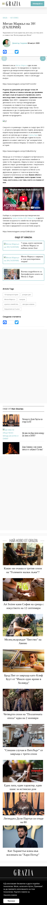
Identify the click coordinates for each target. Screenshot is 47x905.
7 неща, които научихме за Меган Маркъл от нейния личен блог (31, 245)
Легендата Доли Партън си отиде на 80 (32, 420)
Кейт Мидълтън (29, 218)
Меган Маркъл (21, 65)
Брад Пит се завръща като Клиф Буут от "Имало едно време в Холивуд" (23, 679)
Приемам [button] (11, 901)
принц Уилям (17, 218)
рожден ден (26, 295)
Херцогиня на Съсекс (12, 309)
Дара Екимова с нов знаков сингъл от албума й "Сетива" (32, 448)
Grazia (5, 17)
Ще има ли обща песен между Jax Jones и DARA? (33, 434)
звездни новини (28, 304)
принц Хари (33, 135)
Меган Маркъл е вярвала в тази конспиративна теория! (32, 259)
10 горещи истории (11, 295)
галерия (22, 299)
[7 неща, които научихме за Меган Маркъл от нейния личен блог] (12, 246)
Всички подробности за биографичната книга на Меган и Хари (32, 274)
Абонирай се (37, 4)
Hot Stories (14, 17)
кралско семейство (11, 304)
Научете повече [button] (10, 895)
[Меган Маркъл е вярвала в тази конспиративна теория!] (12, 259)
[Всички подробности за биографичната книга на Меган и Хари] (12, 274)
